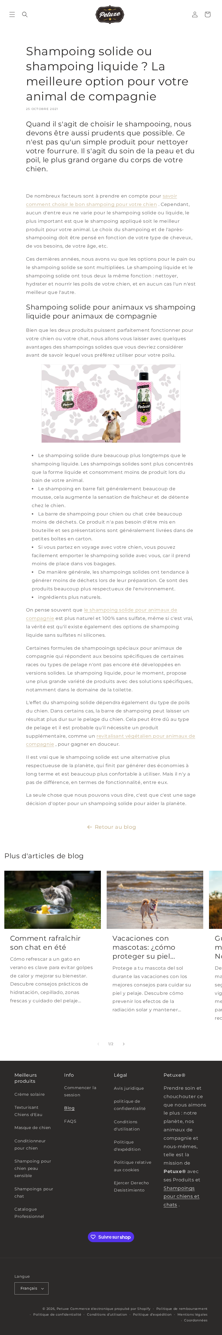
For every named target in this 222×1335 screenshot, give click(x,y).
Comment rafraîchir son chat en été (45, 942)
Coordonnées (196, 1320)
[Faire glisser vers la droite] (123, 1044)
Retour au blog (115, 827)
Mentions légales (192, 1314)
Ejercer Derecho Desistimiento (131, 1186)
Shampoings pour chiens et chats (181, 1196)
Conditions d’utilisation (107, 1314)
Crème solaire (29, 1094)
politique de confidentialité (130, 1105)
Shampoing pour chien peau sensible (32, 1168)
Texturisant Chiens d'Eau (28, 1111)
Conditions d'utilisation (127, 1125)
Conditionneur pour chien (30, 1144)
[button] (12, 14)
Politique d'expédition (127, 1145)
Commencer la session (80, 1091)
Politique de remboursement (182, 1309)
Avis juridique (129, 1088)
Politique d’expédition (152, 1314)
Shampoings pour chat (33, 1192)
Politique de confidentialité (57, 1314)
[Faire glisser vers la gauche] (98, 1044)
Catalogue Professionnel (29, 1213)
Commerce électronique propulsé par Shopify (110, 1309)
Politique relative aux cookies (132, 1166)
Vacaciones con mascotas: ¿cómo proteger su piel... (143, 947)
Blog (69, 1108)
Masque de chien (32, 1127)
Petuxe (63, 1309)
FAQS (70, 1121)
